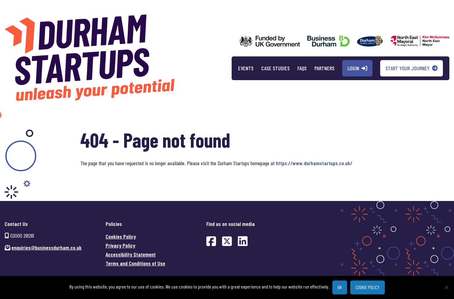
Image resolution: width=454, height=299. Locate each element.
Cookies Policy (121, 236)
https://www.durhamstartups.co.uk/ (314, 163)
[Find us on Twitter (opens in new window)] (227, 241)
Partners (324, 68)
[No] (446, 287)
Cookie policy (367, 287)
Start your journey (407, 68)
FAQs (302, 68)
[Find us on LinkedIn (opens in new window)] (243, 241)
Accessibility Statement (131, 254)
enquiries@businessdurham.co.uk (46, 247)
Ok (340, 287)
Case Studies (275, 68)
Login (353, 68)
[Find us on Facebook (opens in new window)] (211, 241)
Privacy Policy (120, 245)
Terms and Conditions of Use (135, 263)
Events (246, 68)
